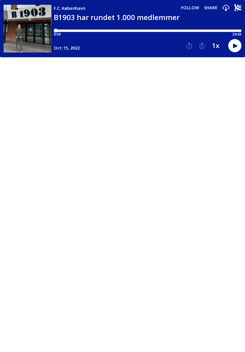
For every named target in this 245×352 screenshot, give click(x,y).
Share (211, 8)
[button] (225, 8)
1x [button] (215, 45)
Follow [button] (190, 8)
